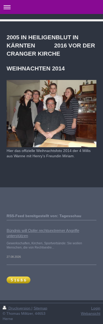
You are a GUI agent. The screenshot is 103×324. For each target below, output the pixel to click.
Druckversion (19, 308)
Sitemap (40, 308)
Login (95, 308)
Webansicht (90, 313)
